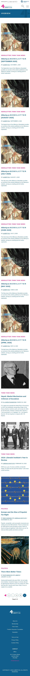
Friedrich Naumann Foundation (15, 629)
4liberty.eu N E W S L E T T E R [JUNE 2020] (13, 229)
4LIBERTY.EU (17, 670)
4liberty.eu (6, 64)
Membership (15, 623)
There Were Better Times (11, 572)
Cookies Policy (15, 642)
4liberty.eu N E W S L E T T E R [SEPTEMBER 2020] (13, 60)
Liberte (17, 575)
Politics (4, 509)
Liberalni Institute (9, 463)
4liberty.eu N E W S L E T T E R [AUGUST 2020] (13, 116)
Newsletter (6, 55)
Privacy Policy (15, 640)
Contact (15, 649)
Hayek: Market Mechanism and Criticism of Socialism (13, 397)
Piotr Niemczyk (7, 575)
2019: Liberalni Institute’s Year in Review (14, 459)
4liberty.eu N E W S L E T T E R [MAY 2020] (13, 285)
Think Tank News (18, 55)
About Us (15, 621)
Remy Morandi (7, 518)
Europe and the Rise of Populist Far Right (14, 513)
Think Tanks (15, 626)
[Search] (23, 6)
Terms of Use (15, 637)
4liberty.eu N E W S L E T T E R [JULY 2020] (13, 172)
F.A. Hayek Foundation (9, 402)
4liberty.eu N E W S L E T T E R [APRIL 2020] (13, 341)
